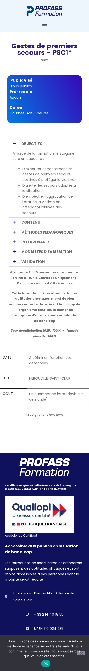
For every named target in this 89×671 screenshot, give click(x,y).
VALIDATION (33, 261)
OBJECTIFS (31, 143)
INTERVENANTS (36, 242)
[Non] (81, 653)
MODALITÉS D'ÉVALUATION (46, 251)
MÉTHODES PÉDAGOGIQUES (47, 232)
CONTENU (30, 222)
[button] (44, 25)
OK (46, 664)
